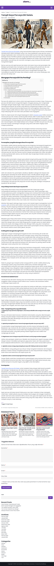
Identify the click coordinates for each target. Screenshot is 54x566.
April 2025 (3, 532)
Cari (2, 494)
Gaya (2, 402)
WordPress (43, 564)
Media (2, 554)
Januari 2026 (4, 518)
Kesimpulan (7, 97)
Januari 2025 (4, 537)
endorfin (3, 205)
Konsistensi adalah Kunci (10, 88)
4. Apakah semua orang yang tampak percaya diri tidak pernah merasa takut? (23, 95)
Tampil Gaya (9, 404)
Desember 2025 (5, 519)
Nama (3, 465)
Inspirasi (3, 546)
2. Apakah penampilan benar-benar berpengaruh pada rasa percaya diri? (21, 92)
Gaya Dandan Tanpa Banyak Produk (10, 504)
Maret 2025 (4, 534)
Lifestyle (3, 552)
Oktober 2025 (4, 523)
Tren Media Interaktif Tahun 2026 (9, 507)
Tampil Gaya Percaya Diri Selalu (10, 51)
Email (3, 470)
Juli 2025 (3, 527)
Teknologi (3, 556)
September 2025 (5, 524)
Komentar (4, 448)
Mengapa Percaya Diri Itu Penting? (11, 82)
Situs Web (4, 476)
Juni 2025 (3, 529)
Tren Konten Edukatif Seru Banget (10, 509)
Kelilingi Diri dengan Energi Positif (12, 87)
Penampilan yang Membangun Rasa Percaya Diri (15, 84)
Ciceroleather (19, 564)
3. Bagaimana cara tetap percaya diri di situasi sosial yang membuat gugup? (22, 93)
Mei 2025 (3, 531)
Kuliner (3, 551)
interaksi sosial (37, 115)
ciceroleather (11, 18)
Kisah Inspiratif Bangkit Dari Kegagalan (11, 506)
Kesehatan (4, 548)
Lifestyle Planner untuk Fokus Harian (10, 510)
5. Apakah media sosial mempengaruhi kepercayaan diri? (18, 96)
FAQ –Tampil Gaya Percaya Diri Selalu (13, 89)
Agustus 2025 (4, 526)
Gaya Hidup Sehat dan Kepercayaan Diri (13, 85)
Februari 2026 (4, 516)
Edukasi (3, 543)
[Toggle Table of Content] (40, 81)
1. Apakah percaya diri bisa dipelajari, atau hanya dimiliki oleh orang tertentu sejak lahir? (24, 91)
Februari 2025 (4, 535)
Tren (2, 557)
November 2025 (5, 521)
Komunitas (4, 549)
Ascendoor (32, 564)
